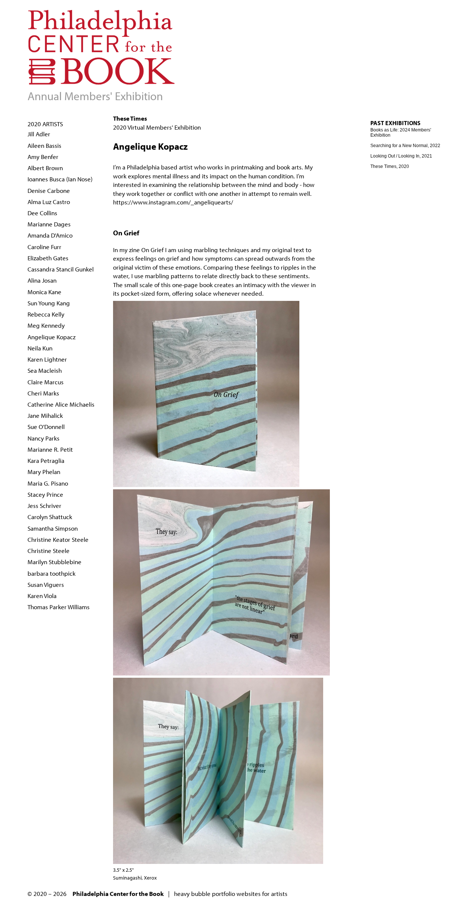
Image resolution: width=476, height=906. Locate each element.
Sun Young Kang (49, 303)
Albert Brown (45, 168)
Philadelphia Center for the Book (118, 893)
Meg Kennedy (46, 325)
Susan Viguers (46, 584)
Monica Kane (44, 292)
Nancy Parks (44, 438)
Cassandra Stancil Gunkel (61, 269)
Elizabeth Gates (48, 258)
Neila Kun (40, 348)
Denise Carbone (49, 190)
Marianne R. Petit (50, 449)
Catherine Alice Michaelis (61, 404)
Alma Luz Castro (49, 202)
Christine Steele (49, 550)
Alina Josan (42, 280)
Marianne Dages (49, 224)
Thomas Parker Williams (59, 607)
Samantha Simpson (53, 528)
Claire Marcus (46, 382)
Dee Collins (42, 213)
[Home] (102, 81)
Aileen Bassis (44, 145)
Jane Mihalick (45, 415)
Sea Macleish (45, 370)
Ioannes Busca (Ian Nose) (60, 179)
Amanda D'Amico (50, 235)
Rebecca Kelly (46, 314)
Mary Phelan (44, 472)
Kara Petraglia (46, 460)
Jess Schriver (44, 505)
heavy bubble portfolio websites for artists (230, 893)
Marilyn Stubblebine (54, 562)
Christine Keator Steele (58, 539)
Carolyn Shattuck (50, 517)
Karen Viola (42, 596)
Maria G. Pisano (48, 483)
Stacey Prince (45, 494)
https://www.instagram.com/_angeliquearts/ (173, 202)
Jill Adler (39, 134)
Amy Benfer (43, 156)
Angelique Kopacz (51, 337)
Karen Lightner (47, 359)
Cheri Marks (43, 393)
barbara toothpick (51, 573)
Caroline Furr (44, 247)
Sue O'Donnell (46, 426)
